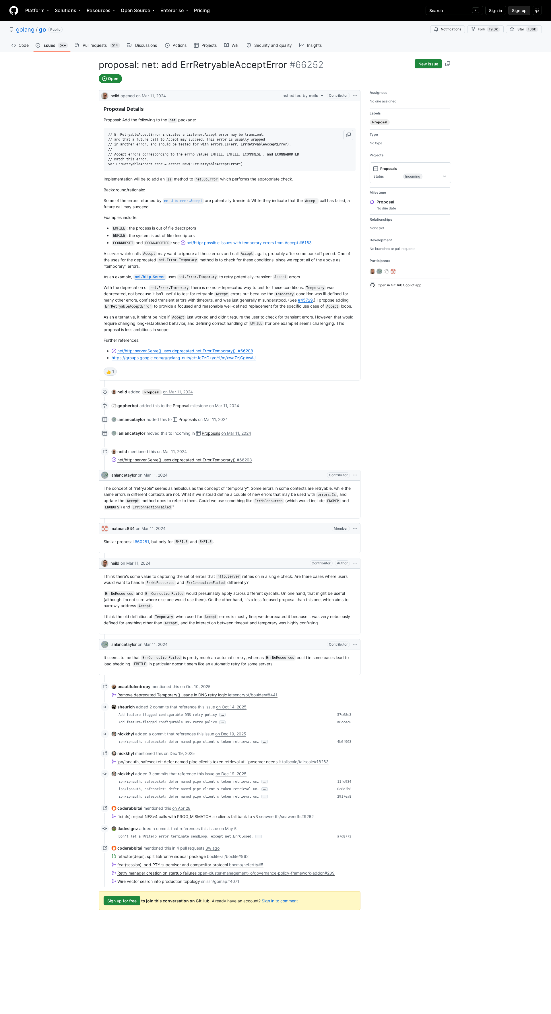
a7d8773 (344, 836)
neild (114, 95)
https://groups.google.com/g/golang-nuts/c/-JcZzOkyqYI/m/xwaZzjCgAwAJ (184, 357)
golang (25, 29)
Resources (98, 10)
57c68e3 (344, 715)
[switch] (110, 372)
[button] (348, 135)
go (42, 29)
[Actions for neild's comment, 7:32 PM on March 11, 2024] (355, 563)
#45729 (305, 300)
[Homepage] (13, 10)
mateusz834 (122, 528)
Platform (34, 10)
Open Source (135, 10)
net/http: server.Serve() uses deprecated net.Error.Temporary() (185, 350)
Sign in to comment (280, 900)
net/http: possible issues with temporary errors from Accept (249, 242)
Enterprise (172, 10)
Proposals (188, 419)
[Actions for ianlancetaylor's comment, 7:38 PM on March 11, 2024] (355, 644)
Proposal (181, 405)
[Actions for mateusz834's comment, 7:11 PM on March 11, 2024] (355, 529)
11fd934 (344, 782)
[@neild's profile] (104, 95)
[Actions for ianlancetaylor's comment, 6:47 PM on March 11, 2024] (355, 475)
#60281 (142, 541)
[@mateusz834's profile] (104, 528)
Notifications (451, 29)
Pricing (202, 10)
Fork (488, 29)
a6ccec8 (344, 722)
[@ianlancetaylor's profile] (104, 475)
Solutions (65, 10)
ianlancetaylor (123, 475)
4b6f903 (344, 742)
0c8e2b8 (344, 789)
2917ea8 (344, 797)
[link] (119, 392)
